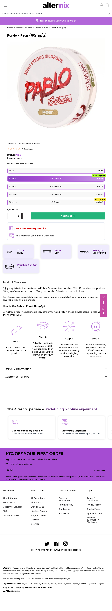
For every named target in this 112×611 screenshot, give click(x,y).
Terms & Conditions (92, 499)
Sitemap (35, 524)
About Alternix (10, 498)
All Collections (38, 498)
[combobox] (56, 13)
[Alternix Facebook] (56, 544)
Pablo (38, 27)
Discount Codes (11, 515)
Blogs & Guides (38, 515)
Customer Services (12, 507)
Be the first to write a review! (56, 445)
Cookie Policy (93, 509)
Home (10, 27)
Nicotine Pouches (24, 27)
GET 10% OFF (103, 308)
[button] (4, 5)
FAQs (5, 511)
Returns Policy (66, 505)
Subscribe (99, 470)
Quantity (12, 209)
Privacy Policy (12, 479)
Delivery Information (65, 499)
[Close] (103, 297)
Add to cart (68, 216)
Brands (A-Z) (37, 507)
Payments (64, 513)
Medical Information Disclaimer (93, 520)
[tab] (56, 369)
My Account (9, 502)
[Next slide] (105, 21)
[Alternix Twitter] (47, 544)
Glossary (35, 520)
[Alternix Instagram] (65, 544)
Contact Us (64, 509)
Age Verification (95, 513)
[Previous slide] (6, 21)
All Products (37, 502)
